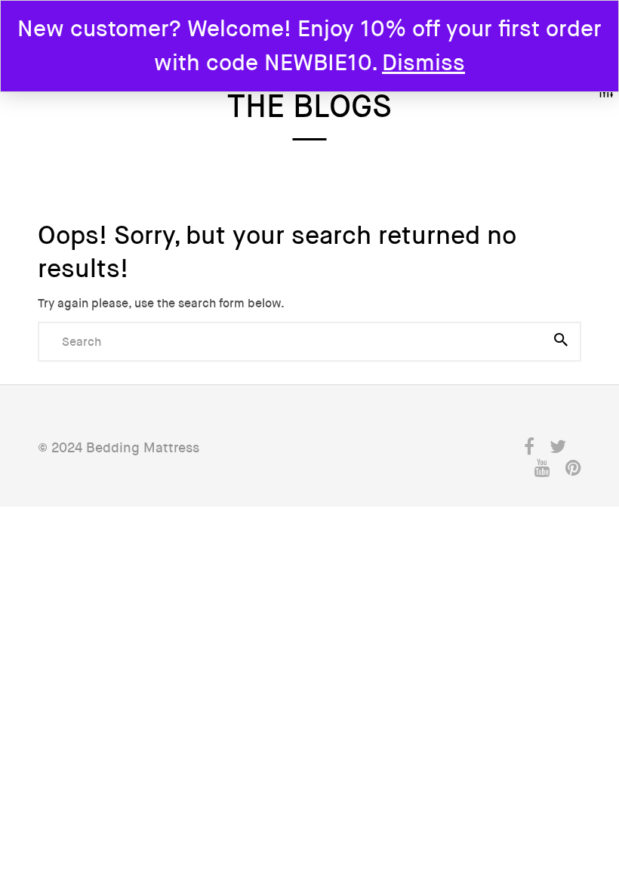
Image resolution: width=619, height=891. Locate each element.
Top (567, 772)
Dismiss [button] (423, 63)
